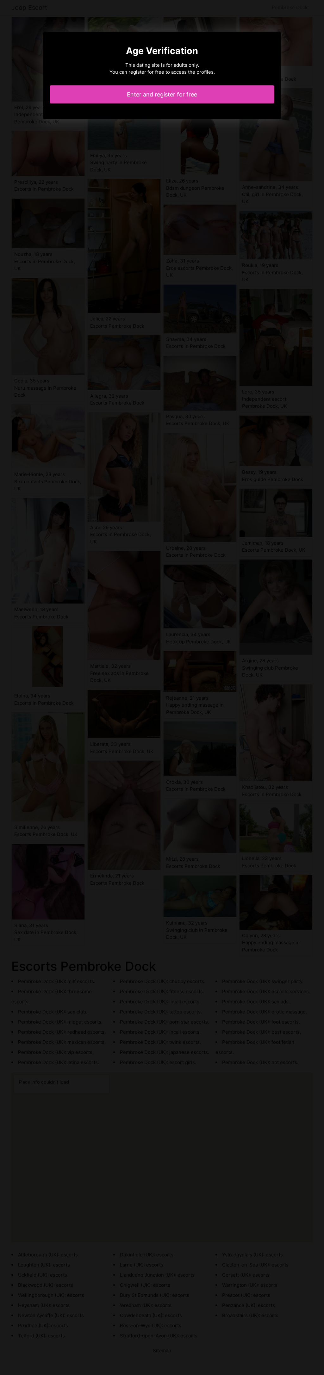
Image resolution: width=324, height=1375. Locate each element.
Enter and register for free (162, 94)
